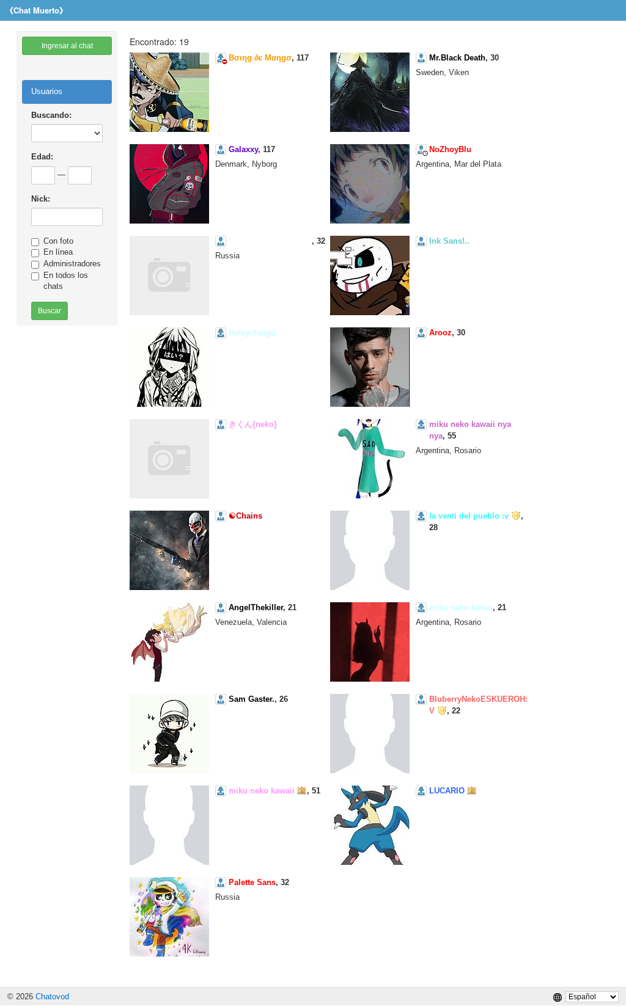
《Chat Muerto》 (36, 10)
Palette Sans (252, 882)
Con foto (58, 241)
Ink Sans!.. (449, 241)
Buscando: (51, 115)
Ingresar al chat (67, 46)
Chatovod (52, 996)
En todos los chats (65, 281)
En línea (58, 252)
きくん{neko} (253, 424)
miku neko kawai (461, 607)
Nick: (40, 198)
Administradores (72, 263)
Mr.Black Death (457, 57)
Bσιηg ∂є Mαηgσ (260, 57)
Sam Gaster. (251, 699)
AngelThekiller (256, 607)
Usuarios (46, 91)
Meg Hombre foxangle (270, 241)
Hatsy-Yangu (252, 332)
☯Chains (245, 515)
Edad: (42, 156)
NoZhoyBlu (450, 149)
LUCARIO (447, 790)
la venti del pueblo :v (469, 515)
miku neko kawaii (262, 790)
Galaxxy (243, 149)
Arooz (440, 332)
